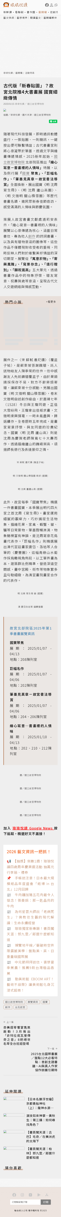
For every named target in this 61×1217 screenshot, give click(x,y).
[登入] (51, 5)
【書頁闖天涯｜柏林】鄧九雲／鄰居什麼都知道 (40, 1153)
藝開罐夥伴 (50, 17)
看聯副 (19, 12)
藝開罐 (42, 12)
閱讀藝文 (35, 17)
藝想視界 (22, 17)
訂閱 (45, 1202)
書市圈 (31, 12)
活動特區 (30, 73)
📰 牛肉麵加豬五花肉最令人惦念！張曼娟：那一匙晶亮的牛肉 (30, 900)
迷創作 (54, 12)
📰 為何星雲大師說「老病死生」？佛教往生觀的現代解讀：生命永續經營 (30, 917)
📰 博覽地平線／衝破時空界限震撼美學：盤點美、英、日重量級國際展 (30, 951)
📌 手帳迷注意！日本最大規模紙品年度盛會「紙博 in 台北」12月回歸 (30, 883)
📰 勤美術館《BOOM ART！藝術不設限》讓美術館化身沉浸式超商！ (30, 984)
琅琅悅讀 (8, 73)
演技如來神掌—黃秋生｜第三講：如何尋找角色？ (40, 1119)
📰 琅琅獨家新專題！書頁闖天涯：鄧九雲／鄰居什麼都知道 (30, 934)
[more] (51, 301)
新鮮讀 (7, 12)
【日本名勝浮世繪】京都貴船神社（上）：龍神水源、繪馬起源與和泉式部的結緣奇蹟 (40, 1108)
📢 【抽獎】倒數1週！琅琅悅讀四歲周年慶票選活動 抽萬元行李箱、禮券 (30, 867)
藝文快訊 (8, 17)
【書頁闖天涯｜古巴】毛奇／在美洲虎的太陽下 (40, 1136)
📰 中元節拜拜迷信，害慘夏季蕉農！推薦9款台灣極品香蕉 (30, 968)
